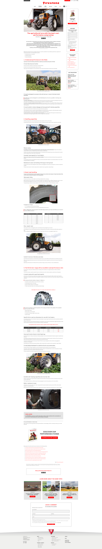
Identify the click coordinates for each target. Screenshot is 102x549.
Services (50, 6)
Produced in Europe (40, 538)
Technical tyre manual (55, 537)
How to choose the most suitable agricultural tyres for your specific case (51, 494)
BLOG (66, 538)
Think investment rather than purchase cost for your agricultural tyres (35, 458)
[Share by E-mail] (45, 38)
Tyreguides (45, 6)
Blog (60, 6)
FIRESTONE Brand (40, 537)
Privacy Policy (59, 522)
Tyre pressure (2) (71, 67)
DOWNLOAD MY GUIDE (72, 23)
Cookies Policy (67, 540)
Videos (56, 6)
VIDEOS (66, 536)
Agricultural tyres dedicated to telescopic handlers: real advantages (35, 454)
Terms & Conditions (68, 542)
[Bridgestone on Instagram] (76, 0)
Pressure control (54, 538)
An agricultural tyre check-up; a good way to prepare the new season (35, 457)
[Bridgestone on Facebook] (75, 0)
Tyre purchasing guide (60, 462)
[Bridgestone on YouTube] (77, 0)
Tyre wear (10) (71, 61)
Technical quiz (40, 547)
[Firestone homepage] (51, 3)
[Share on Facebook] (42, 38)
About (35, 6)
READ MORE (69, 78)
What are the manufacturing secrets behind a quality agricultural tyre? (35, 453)
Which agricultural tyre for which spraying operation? (33, 450)
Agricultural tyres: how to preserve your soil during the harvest (69, 494)
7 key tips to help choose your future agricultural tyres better (34, 447)
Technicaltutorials (40, 6)
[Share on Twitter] (43, 38)
